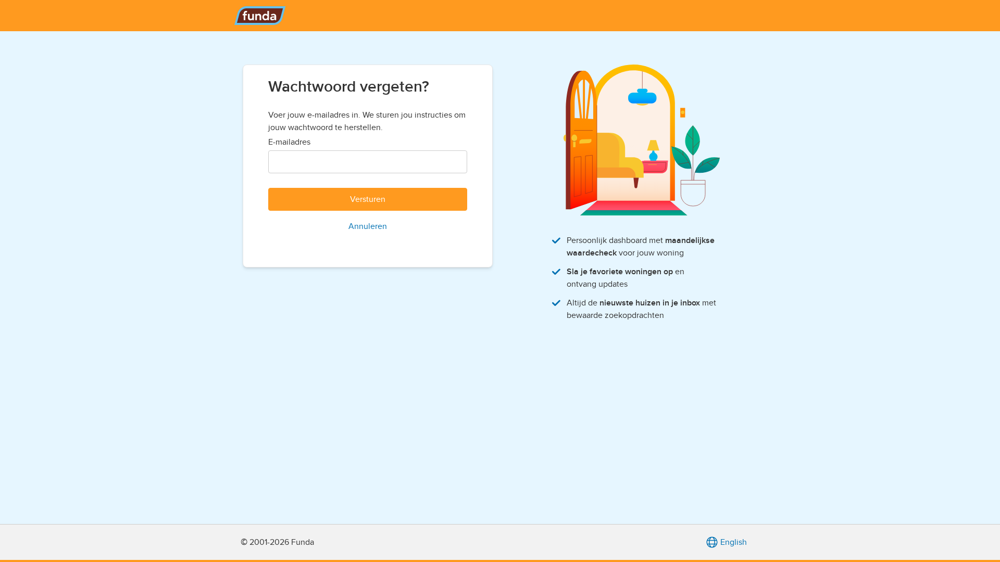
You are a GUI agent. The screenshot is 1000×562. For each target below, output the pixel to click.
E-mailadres (289, 142)
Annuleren (367, 226)
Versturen (367, 199)
